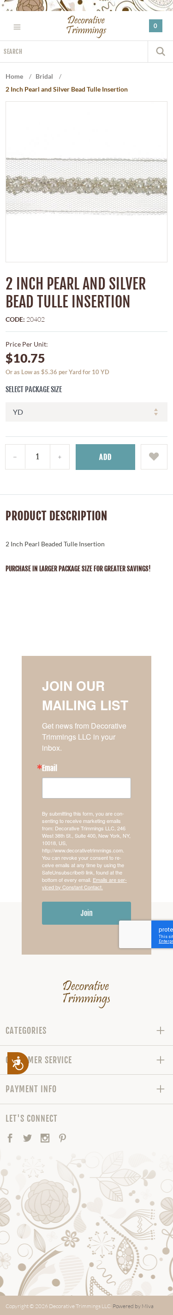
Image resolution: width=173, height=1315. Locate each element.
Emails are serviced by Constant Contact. (84, 883)
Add (105, 457)
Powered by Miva (133, 1306)
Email (49, 768)
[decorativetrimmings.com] (86, 994)
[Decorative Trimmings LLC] (86, 26)
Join (87, 913)
